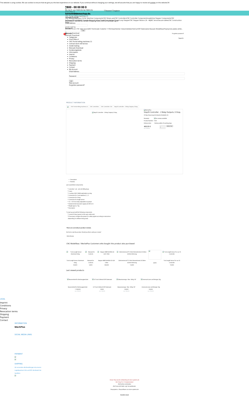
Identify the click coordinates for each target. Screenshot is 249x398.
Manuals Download (72, 33)
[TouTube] (22, 339)
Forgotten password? (178, 33)
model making (74, 46)
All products (69, 21)
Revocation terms (75, 61)
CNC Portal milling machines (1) (76, 16)
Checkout (109, 21)
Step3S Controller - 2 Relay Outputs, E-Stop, (126, 106)
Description (73, 179)
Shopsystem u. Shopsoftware (118, 389)
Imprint (72, 54)
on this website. (158, 3)
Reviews (72, 181)
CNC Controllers (121, 18)
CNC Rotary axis (109, 18)
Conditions (73, 56)
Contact (86, 21)
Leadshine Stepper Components (159, 18)
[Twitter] (19, 339)
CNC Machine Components (93, 18)
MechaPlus (79, 21)
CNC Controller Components (137, 18)
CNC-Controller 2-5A (106, 106)
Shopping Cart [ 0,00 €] (97, 21)
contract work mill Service (78, 44)
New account (68, 33)
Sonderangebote (75, 50)
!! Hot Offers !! (74, 39)
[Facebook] (16, 339)
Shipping (72, 63)
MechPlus (20, 326)
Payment (72, 65)
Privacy (71, 59)
